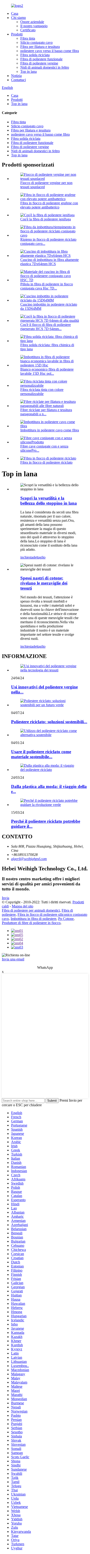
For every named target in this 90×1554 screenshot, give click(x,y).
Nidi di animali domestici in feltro (44, 67)
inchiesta (26, 557)
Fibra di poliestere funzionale (41, 59)
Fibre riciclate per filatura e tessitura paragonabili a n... (46, 412)
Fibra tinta (27, 38)
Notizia (16, 76)
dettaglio (39, 557)
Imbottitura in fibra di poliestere (33, 919)
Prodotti (17, 34)
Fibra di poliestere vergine (39, 63)
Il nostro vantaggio (34, 26)
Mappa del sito (22, 906)
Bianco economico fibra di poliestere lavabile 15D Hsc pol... (47, 371)
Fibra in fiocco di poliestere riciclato (46, 462)
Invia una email (13, 959)
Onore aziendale (32, 22)
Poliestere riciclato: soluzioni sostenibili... (49, 721)
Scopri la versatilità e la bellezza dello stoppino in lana (48, 501)
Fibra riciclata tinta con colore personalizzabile (41, 392)
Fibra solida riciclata (35, 55)
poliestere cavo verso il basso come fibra (49, 51)
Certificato (28, 30)
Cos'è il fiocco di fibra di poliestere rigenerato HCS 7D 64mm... (45, 327)
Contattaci (18, 80)
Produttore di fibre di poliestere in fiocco (31, 923)
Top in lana (28, 71)
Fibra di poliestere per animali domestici (31, 910)
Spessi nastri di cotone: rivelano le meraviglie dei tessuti (43, 583)
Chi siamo (18, 18)
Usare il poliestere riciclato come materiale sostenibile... (41, 754)
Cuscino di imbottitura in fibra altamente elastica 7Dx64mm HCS (49, 262)
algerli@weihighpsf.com (29, 859)
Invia (5, 898)
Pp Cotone (66, 919)
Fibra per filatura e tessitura (40, 47)
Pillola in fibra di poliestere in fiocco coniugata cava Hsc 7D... (46, 286)
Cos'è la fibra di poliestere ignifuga (45, 219)
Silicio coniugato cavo (36, 42)
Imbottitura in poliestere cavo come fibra (49, 430)
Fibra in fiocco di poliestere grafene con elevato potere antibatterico (49, 205)
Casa (14, 13)
